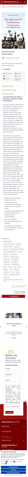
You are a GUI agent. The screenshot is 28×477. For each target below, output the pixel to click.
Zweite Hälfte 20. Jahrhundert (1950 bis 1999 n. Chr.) (13, 280)
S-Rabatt (5, 274)
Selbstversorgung (14, 256)
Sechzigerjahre (15, 259)
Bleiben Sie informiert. (11, 356)
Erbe (11, 269)
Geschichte (6, 249)
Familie (10, 267)
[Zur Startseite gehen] (11, 2)
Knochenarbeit (7, 259)
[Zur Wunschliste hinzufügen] (3, 57)
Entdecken (18, 244)
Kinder (19, 267)
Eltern (15, 267)
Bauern (5, 267)
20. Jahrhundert (7, 264)
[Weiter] (26, 327)
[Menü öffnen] (2, 2)
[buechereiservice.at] (13, 445)
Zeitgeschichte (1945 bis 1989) (16, 249)
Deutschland (6, 254)
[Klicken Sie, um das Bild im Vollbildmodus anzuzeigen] (13, 30)
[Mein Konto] (21, 2)
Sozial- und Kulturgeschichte (10, 251)
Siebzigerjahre (15, 261)
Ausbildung (16, 269)
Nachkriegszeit (15, 264)
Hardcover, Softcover (8, 246)
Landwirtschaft (14, 254)
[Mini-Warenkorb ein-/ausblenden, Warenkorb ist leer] (24, 2)
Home (4, 7)
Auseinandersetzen (8, 241)
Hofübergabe (6, 272)
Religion (17, 272)
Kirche (12, 272)
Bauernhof (6, 269)
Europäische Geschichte (14, 274)
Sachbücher (17, 246)
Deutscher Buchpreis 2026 (13, 325)
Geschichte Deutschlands (9, 244)
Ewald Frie (7, 69)
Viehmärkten (6, 256)
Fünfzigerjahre (7, 261)
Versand (23, 291)
